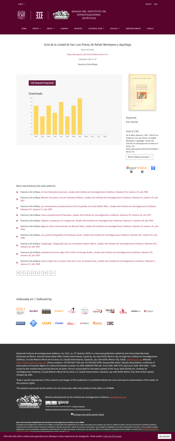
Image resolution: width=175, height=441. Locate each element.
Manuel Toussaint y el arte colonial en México (62, 197)
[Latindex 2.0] (110, 311)
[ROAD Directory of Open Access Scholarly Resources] (72, 323)
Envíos (36, 28)
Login (156, 4)
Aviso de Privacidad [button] (112, 436)
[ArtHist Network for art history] (136, 311)
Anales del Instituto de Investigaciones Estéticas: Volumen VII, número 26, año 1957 (112, 215)
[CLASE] (123, 311)
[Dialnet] (149, 311)
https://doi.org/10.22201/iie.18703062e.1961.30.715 (87, 54)
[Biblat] (97, 323)
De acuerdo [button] (165, 436)
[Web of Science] (46, 311)
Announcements (133, 28)
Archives (78, 28)
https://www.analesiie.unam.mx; (31, 362)
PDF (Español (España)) (42, 83)
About (50, 28)
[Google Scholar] (33, 323)
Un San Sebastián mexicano (54, 192)
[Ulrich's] (85, 323)
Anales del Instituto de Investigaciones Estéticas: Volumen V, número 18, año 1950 (114, 220)
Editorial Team (96, 28)
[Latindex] (97, 311)
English (22, 4)
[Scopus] (59, 311)
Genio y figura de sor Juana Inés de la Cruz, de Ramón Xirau (69, 261)
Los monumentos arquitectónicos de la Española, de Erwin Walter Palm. (75, 206)
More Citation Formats (139, 157)
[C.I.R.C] (110, 323)
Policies (114, 28)
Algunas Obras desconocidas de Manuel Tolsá (63, 226)
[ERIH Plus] (20, 323)
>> (54, 273)
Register (148, 4)
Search (150, 28)
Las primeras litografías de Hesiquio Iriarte (61, 235)
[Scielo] (72, 311)
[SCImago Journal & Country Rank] (87, 414)
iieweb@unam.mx (118, 397)
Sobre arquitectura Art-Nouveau (56, 215)
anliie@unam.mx (134, 359)
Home (24, 28)
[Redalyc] (85, 311)
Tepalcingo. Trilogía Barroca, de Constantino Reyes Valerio (69, 243)
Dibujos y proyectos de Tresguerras (58, 220)
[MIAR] (59, 323)
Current (64, 28)
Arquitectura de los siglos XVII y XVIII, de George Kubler (67, 252)
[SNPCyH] (33, 311)
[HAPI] (46, 323)
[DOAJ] (20, 311)
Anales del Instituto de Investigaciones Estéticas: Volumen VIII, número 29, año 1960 (108, 192)
